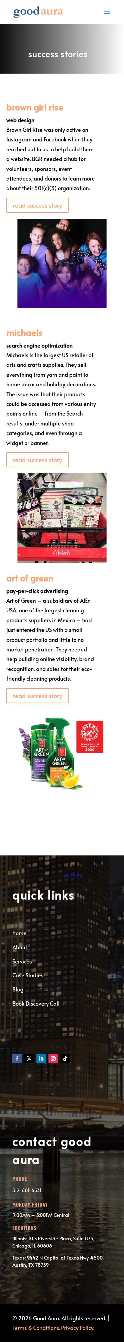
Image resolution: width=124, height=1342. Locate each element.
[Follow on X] (29, 1058)
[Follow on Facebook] (17, 1058)
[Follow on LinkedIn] (41, 1058)
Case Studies (27, 975)
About (19, 947)
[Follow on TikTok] (65, 1058)
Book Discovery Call (36, 1003)
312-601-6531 (26, 1190)
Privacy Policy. (77, 1327)
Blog (17, 989)
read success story (37, 205)
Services (22, 961)
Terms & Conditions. (36, 1327)
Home (19, 933)
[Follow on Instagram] (53, 1058)
